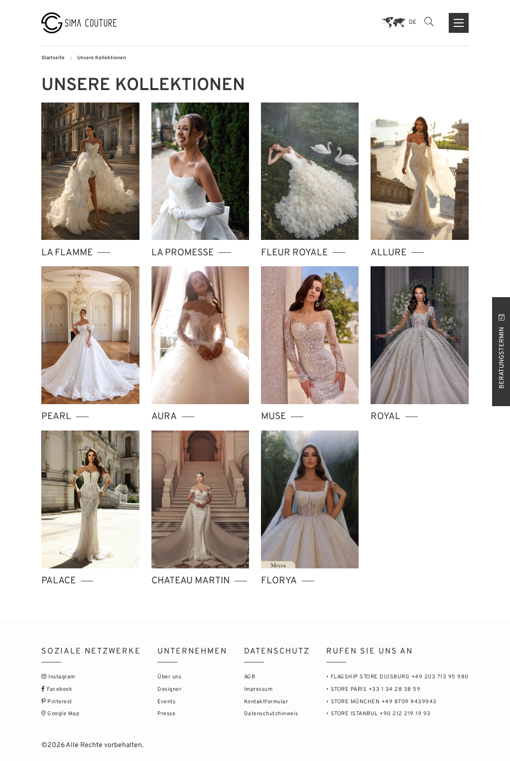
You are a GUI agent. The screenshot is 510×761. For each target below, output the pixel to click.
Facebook (58, 689)
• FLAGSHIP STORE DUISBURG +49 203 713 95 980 (397, 676)
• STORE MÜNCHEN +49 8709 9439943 (381, 701)
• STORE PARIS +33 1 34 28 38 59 (373, 689)
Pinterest (59, 701)
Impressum (258, 689)
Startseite (53, 58)
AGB (249, 676)
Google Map (62, 713)
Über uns (169, 676)
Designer (169, 689)
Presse (166, 713)
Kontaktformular (266, 701)
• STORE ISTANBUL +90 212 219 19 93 (378, 713)
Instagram (61, 676)
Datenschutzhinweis (271, 713)
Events (166, 701)
